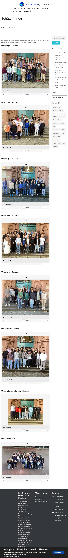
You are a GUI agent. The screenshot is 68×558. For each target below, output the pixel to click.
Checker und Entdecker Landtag (58, 115)
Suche (56, 42)
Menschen (26, 8)
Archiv (20, 11)
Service (15, 11)
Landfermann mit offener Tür (40, 8)
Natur (63, 133)
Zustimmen (58, 552)
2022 (59, 107)
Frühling (62, 123)
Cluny (54, 119)
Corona (60, 119)
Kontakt (26, 11)
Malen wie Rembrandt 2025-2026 (59, 72)
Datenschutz (39, 497)
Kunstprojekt (56, 133)
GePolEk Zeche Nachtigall (59, 130)
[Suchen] (30, 11)
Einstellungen (13, 552)
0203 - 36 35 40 (59, 509)
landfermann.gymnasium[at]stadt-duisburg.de (60, 518)
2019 (54, 107)
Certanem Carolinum (58, 110)
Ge (54, 126)
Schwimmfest (56, 140)
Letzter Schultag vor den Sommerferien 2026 (60, 80)
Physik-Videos (56, 136)
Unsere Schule (17, 8)
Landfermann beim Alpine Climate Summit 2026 (60, 65)
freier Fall (55, 123)
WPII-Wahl (55, 146)
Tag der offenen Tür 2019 (59, 143)
